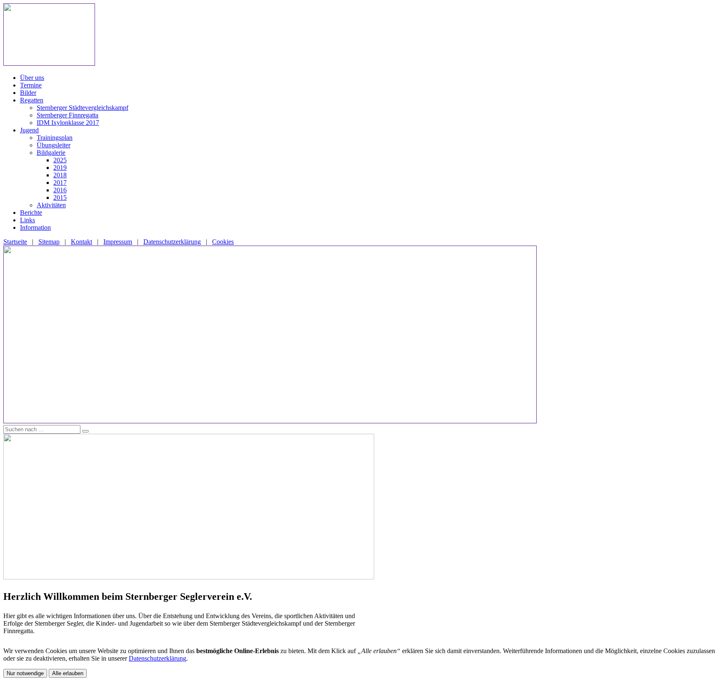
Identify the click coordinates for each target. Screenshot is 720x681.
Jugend (29, 130)
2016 (60, 190)
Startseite (15, 241)
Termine (31, 85)
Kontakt (81, 241)
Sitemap (49, 241)
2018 (60, 175)
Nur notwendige (25, 673)
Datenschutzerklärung (172, 241)
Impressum (117, 241)
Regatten (31, 100)
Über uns (32, 77)
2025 (60, 160)
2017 (60, 182)
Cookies (223, 241)
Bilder (28, 92)
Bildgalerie (51, 152)
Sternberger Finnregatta (67, 115)
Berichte (31, 212)
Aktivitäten (51, 205)
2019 (60, 167)
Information (35, 227)
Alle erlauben (67, 673)
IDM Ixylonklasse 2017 (68, 122)
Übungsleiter (53, 145)
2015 (60, 197)
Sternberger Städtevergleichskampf (82, 107)
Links (27, 220)
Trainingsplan (54, 137)
